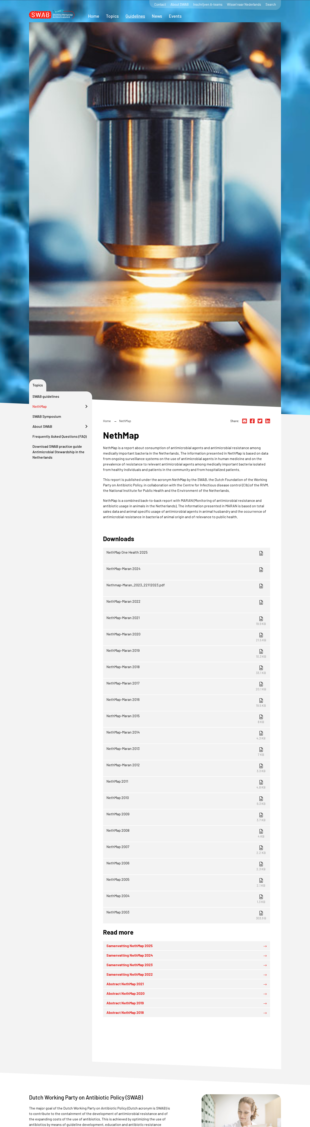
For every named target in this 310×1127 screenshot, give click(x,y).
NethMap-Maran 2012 (186, 768)
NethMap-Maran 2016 (186, 702)
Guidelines (135, 16)
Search (271, 4)
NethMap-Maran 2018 (186, 669)
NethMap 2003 (186, 915)
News (157, 16)
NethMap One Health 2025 (127, 552)
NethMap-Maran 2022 (123, 601)
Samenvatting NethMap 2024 (129, 955)
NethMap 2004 (185, 898)
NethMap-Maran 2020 (186, 637)
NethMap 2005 (186, 882)
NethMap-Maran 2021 (186, 620)
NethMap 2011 (186, 784)
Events (175, 16)
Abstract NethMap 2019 (125, 1003)
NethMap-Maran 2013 (185, 751)
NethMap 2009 (186, 817)
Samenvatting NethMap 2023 (129, 965)
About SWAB (179, 4)
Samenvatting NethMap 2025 (129, 945)
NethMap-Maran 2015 (185, 719)
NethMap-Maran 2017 (186, 686)
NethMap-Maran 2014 (186, 735)
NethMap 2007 (186, 849)
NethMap (39, 406)
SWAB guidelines (45, 396)
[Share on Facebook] (252, 421)
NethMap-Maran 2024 (123, 568)
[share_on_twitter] (260, 421)
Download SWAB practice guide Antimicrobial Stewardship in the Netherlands (58, 451)
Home (93, 16)
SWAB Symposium (46, 416)
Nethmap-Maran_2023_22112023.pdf (135, 585)
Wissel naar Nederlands (244, 4)
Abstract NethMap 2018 (125, 1012)
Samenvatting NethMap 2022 (129, 974)
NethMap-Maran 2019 (186, 653)
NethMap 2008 (185, 833)
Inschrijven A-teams (207, 4)
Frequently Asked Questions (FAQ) (59, 436)
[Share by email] (244, 421)
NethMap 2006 (186, 866)
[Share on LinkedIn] (267, 421)
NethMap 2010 (186, 800)
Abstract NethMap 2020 (125, 993)
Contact (160, 4)
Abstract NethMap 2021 (125, 984)
